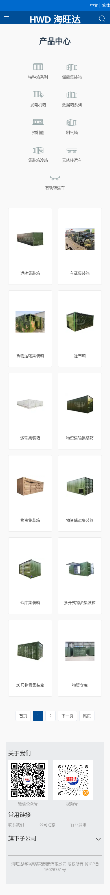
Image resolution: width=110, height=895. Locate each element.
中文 (94, 5)
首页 (23, 716)
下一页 (67, 716)
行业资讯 (78, 824)
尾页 (87, 716)
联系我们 (16, 824)
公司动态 (47, 824)
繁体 (106, 5)
